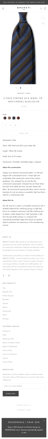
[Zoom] (43, 17)
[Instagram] (9, 275)
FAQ (4, 335)
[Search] (41, 8)
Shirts (5, 315)
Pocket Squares (8, 295)
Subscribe (10, 394)
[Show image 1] (20, 87)
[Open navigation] (3, 8)
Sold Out (24, 133)
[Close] (44, 420)
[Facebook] (3, 275)
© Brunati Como (24, 410)
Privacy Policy (7, 362)
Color (4, 114)
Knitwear (6, 319)
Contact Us (6, 331)
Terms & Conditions (10, 354)
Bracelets (6, 299)
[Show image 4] (27, 87)
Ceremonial (7, 311)
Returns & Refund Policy (11, 342)
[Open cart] (45, 8)
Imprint (5, 358)
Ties (4, 288)
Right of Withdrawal (10, 346)
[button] (5, 118)
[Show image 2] (22, 87)
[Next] (31, 87)
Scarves (5, 303)
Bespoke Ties (7, 292)
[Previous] (16, 87)
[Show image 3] (25, 87)
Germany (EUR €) (23, 405)
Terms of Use (7, 350)
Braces (5, 307)
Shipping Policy (8, 339)
